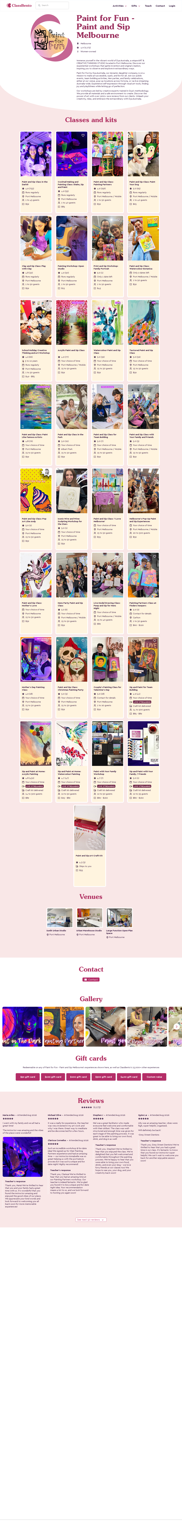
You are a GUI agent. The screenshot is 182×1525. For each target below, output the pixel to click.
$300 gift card (103, 1077)
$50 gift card (27, 1077)
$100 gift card (53, 1077)
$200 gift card (78, 1077)
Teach (148, 6)
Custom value (154, 1077)
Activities (118, 6)
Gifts (134, 6)
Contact (160, 6)
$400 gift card (129, 1077)
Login (172, 6)
